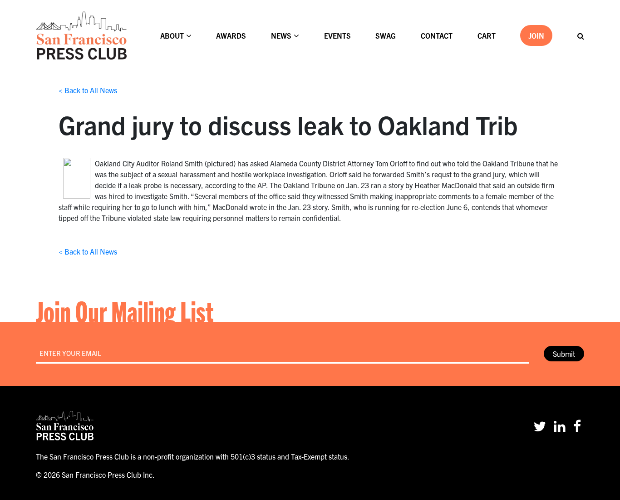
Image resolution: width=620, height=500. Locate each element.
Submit (564, 353)
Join (536, 35)
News (281, 35)
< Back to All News (88, 90)
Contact (437, 35)
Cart (486, 35)
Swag (385, 35)
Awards (231, 35)
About (172, 35)
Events (337, 35)
